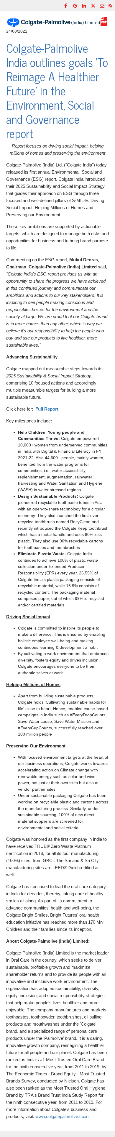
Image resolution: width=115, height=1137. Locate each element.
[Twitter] (93, 5)
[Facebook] (67, 5)
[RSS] (111, 5)
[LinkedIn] (84, 5)
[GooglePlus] (76, 5)
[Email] (102, 5)
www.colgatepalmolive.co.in (61, 1116)
